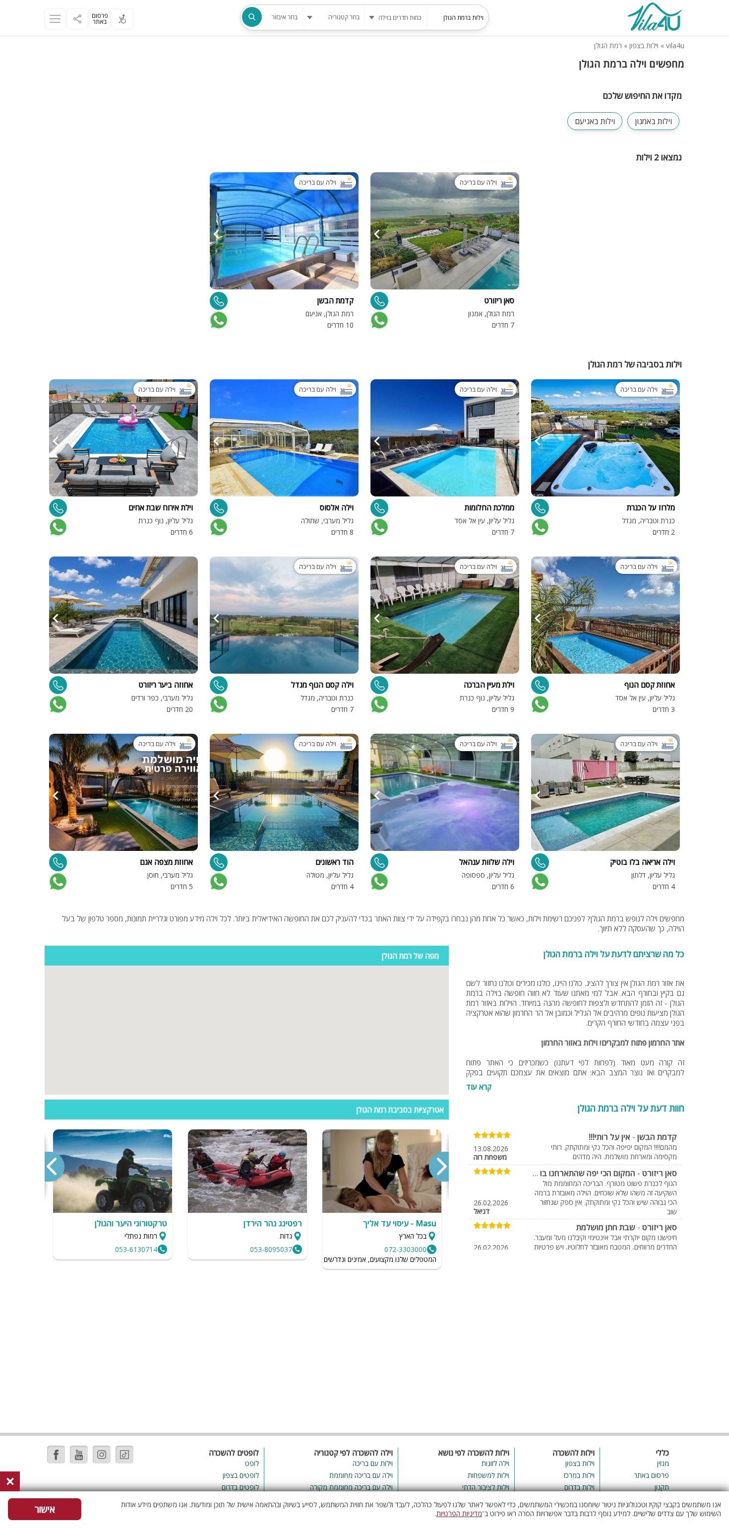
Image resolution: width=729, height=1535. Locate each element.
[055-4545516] (379, 507)
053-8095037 (271, 1249)
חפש (252, 17)
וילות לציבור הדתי (485, 1487)
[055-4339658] (540, 507)
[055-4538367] (219, 862)
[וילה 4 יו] (654, 17)
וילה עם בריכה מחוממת (360, 1475)
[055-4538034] (58, 862)
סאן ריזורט (659, 1173)
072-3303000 (405, 1249)
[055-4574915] (379, 300)
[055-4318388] (219, 507)
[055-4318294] (540, 862)
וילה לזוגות (495, 1463)
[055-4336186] (379, 862)
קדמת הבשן (657, 1136)
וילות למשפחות (488, 1475)
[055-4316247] (379, 685)
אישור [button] (45, 1509)
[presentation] (438, 1166)
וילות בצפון (644, 45)
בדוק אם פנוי (378, 320)
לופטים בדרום (240, 1487)
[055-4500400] (540, 685)
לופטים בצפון (241, 1475)
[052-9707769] (219, 300)
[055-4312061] (58, 507)
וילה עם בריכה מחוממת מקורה (351, 1487)
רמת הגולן (608, 45)
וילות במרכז (579, 1475)
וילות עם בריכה (372, 1463)
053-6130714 (136, 1249)
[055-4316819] (219, 685)
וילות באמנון (653, 121)
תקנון (662, 1487)
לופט (252, 1463)
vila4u (675, 45)
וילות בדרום (579, 1487)
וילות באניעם (595, 121)
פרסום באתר (100, 18)
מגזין (663, 1463)
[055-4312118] (58, 685)
